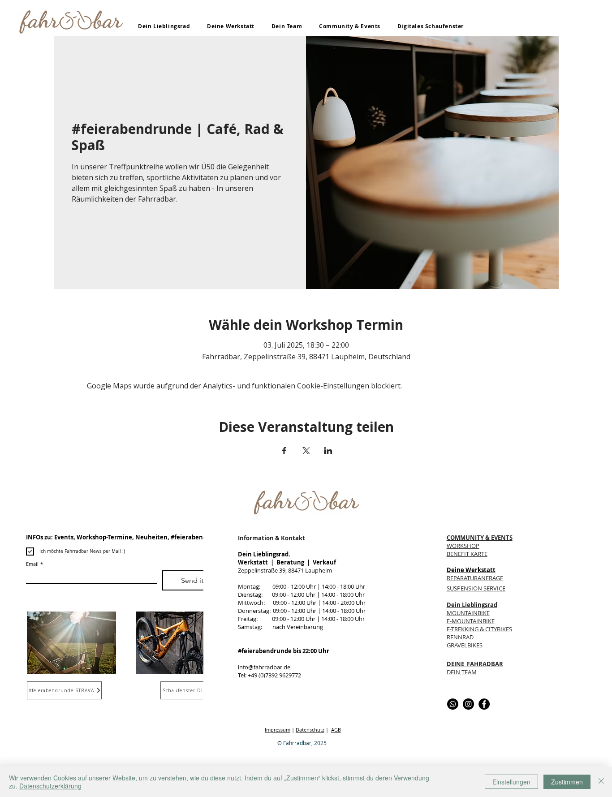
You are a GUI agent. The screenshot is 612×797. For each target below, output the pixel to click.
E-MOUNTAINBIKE (471, 621)
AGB (336, 729)
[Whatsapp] (452, 704)
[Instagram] (468, 704)
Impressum (277, 729)
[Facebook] (484, 704)
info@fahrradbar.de (264, 667)
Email (34, 564)
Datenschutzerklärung (50, 785)
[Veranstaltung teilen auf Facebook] (284, 450)
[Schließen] (601, 782)
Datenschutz (310, 729)
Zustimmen (567, 781)
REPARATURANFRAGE (475, 578)
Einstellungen (511, 781)
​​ (476, 588)
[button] (164, 26)
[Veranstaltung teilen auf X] (306, 450)
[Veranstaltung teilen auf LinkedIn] (328, 450)
